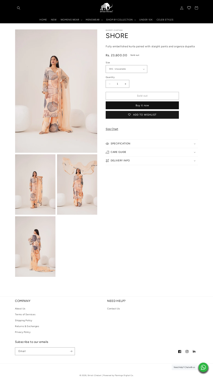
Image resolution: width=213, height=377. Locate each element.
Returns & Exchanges (27, 326)
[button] (18, 8)
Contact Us (113, 308)
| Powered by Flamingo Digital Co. (117, 375)
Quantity (110, 77)
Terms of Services (25, 314)
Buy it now (142, 105)
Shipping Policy (23, 320)
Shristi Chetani (95, 375)
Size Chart (112, 129)
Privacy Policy (22, 332)
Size (108, 62)
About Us (20, 308)
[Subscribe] (71, 351)
